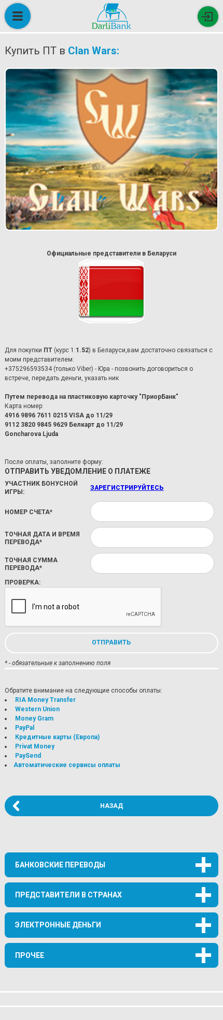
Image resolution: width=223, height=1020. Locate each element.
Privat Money (34, 746)
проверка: (22, 582)
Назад (111, 805)
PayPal (24, 727)
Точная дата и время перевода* (42, 538)
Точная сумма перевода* (31, 564)
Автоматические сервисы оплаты (66, 765)
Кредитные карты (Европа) (57, 737)
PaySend (28, 755)
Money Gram (34, 718)
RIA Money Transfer (45, 699)
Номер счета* (28, 512)
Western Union (37, 709)
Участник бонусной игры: (41, 488)
